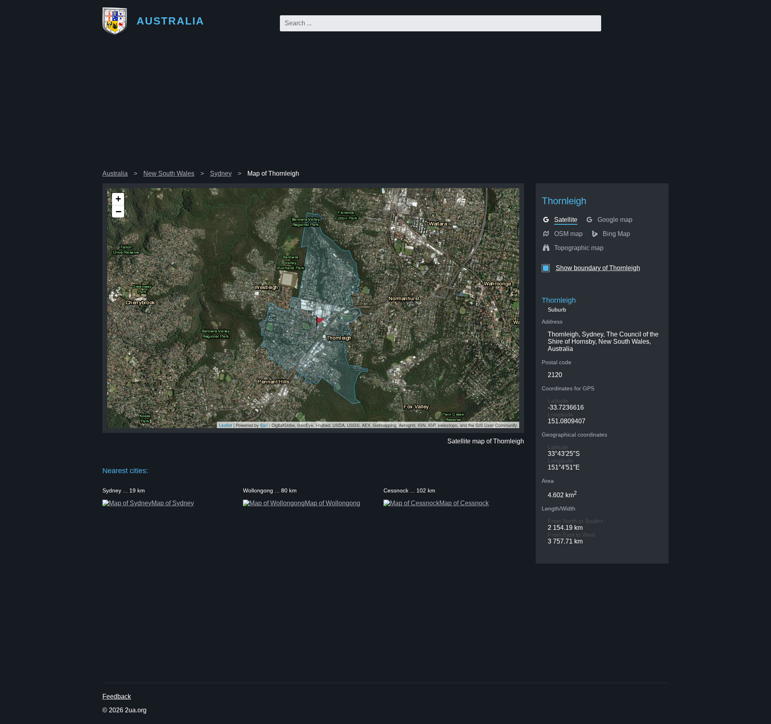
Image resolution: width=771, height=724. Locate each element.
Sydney (221, 173)
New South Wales (168, 173)
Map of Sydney (172, 503)
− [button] (118, 211)
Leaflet (225, 425)
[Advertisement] (385, 106)
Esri (264, 425)
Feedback (116, 696)
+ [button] (118, 199)
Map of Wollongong (332, 503)
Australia (115, 173)
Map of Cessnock (464, 503)
